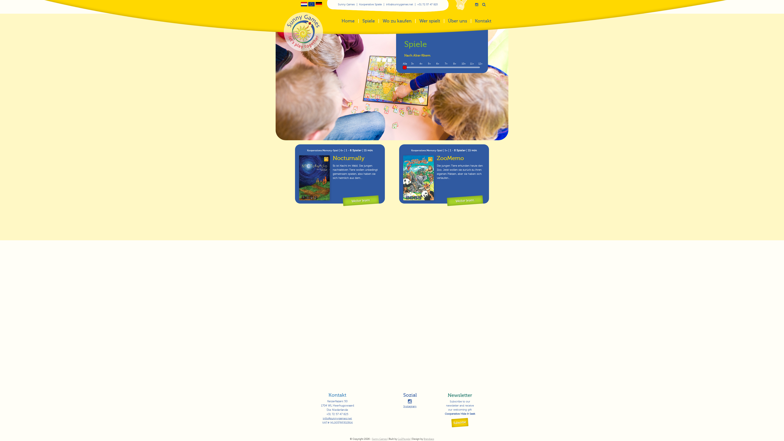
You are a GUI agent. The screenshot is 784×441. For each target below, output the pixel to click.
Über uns (457, 21)
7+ (446, 63)
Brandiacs (429, 439)
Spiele (368, 21)
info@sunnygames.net (399, 4)
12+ (480, 63)
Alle (405, 63)
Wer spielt (429, 21)
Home (348, 21)
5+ (429, 63)
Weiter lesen (360, 200)
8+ (454, 63)
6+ (437, 63)
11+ (472, 63)
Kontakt (483, 21)
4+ (421, 63)
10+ (464, 63)
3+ (412, 63)
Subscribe (460, 423)
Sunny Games (346, 4)
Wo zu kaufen (397, 21)
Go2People (404, 439)
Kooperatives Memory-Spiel (322, 150)
